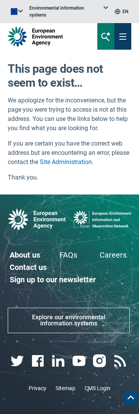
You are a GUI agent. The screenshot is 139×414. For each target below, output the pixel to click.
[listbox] (68, 11)
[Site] (47, 36)
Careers (113, 255)
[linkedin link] (59, 361)
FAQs (68, 255)
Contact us (28, 267)
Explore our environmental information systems (68, 320)
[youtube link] (80, 361)
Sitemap (65, 388)
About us (25, 255)
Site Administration (66, 162)
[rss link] (121, 361)
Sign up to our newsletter (53, 279)
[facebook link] (38, 361)
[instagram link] (100, 361)
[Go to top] (130, 398)
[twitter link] (18, 361)
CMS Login (97, 388)
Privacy (37, 388)
